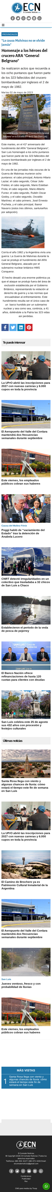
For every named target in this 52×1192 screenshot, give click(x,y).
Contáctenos (26, 1176)
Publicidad (26, 1179)
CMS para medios (22, 1188)
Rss (26, 1181)
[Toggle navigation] (3, 25)
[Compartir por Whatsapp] (46, 1186)
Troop (34, 1188)
